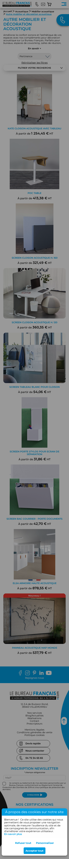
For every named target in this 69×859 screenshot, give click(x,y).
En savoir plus (13, 834)
